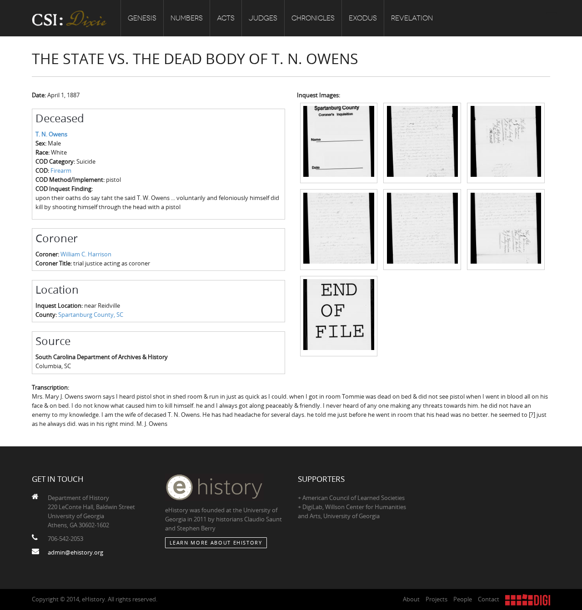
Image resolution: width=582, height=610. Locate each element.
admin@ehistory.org (75, 552)
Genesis (142, 18)
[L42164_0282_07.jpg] (339, 315)
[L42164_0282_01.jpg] (339, 142)
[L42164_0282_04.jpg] (339, 229)
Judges (263, 18)
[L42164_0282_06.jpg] (506, 229)
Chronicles (313, 18)
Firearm (60, 170)
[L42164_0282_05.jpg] (422, 229)
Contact (488, 599)
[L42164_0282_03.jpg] (506, 142)
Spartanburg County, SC (90, 314)
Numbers (187, 18)
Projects (436, 599)
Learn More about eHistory (216, 542)
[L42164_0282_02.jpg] (422, 142)
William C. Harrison (85, 254)
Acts (226, 18)
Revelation (412, 18)
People (462, 599)
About (411, 599)
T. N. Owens (51, 134)
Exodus (363, 18)
